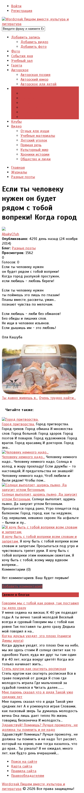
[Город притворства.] (20, 419)
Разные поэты (24, 248)
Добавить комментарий (22, 586)
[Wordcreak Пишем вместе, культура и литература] (40, 24)
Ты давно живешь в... (20, 398)
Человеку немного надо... (23, 457)
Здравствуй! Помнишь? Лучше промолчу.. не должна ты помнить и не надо (40, 727)
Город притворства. (18, 424)
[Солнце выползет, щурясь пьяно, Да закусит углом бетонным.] (40, 489)
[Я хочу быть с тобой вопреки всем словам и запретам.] (40, 532)
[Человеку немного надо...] (25, 452)
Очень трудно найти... (57, 398)
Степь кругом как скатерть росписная (34, 668)
